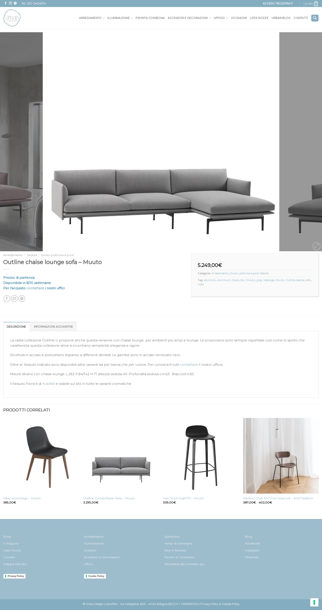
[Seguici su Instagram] (10, 3)
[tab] (16, 326)
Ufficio (219, 18)
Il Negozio (11, 543)
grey (259, 280)
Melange (269, 280)
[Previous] (12, 142)
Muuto (280, 280)
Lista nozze (259, 18)
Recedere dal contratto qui (184, 564)
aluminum (224, 280)
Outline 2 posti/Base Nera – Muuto (109, 498)
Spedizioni (172, 536)
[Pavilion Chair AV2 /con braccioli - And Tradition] (281, 456)
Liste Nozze (12, 550)
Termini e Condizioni (179, 557)
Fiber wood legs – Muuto (22, 498)
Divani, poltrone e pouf (57, 255)
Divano (250, 280)
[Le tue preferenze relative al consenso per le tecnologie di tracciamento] (314, 602)
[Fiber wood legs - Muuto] (41, 456)
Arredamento (90, 18)
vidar (201, 284)
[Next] (310, 142)
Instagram (252, 550)
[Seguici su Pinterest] (15, 3)
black (235, 280)
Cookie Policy (96, 576)
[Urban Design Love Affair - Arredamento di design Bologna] (21, 18)
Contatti (301, 18)
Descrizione (16, 326)
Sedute (32, 255)
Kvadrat (48, 384)
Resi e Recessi (175, 550)
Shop (7, 536)
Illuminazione (119, 18)
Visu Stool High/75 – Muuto (183, 498)
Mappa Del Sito (15, 564)
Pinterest (251, 557)
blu (243, 280)
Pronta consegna (150, 18)
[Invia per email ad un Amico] (14, 298)
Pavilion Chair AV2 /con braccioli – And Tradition (278, 498)
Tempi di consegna (178, 543)
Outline (290, 280)
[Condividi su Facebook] (7, 298)
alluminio (210, 280)
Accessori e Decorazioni (102, 557)
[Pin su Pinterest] (21, 298)
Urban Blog (281, 18)
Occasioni (239, 18)
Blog (248, 536)
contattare (35, 288)
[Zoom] (316, 246)
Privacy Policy (16, 576)
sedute (300, 280)
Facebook (252, 543)
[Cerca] (314, 18)
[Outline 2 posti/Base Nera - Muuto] (121, 456)
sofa (308, 280)
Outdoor (90, 550)
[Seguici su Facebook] (5, 3)
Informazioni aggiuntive (53, 326)
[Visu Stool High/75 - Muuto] (201, 456)
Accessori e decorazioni (188, 18)
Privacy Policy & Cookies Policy (219, 604)
